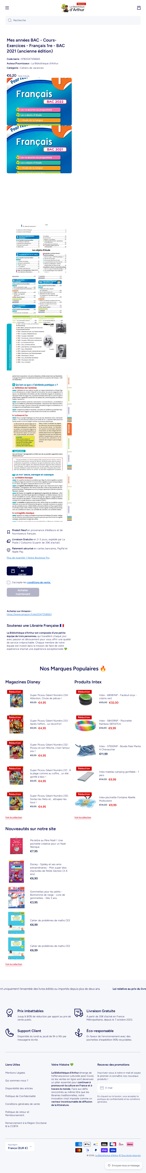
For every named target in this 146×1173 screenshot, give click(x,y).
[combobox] (73, 20)
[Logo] (73, 7)
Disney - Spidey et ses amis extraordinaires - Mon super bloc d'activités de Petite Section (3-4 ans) (48, 869)
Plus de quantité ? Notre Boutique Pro (28, 557)
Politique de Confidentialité (20, 1096)
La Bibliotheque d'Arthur (106, 1155)
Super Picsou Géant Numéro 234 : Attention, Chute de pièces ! (49, 697)
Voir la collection (13, 817)
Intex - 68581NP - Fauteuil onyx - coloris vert (118, 697)
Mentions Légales (15, 1072)
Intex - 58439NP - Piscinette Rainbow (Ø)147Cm (115, 722)
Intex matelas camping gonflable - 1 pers (119, 773)
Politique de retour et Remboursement (17, 1114)
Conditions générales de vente (22, 1104)
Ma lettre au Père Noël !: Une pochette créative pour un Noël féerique (48, 843)
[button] (139, 8)
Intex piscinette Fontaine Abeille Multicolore (117, 799)
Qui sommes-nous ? (16, 1080)
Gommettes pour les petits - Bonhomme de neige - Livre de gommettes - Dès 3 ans (47, 895)
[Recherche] (8, 20)
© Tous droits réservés (130, 1155)
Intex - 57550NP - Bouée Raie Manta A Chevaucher (120, 748)
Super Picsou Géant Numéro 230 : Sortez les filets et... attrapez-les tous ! (49, 799)
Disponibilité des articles (19, 1088)
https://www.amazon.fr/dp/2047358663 (29, 614)
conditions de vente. (39, 582)
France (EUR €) (18, 1148)
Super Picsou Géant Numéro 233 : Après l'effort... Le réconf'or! (49, 722)
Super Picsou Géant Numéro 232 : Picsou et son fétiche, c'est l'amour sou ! (50, 748)
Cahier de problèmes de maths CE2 (50, 920)
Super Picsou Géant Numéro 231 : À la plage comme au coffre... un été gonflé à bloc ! (50, 773)
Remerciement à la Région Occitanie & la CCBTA (26, 1125)
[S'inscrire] (136, 1088)
